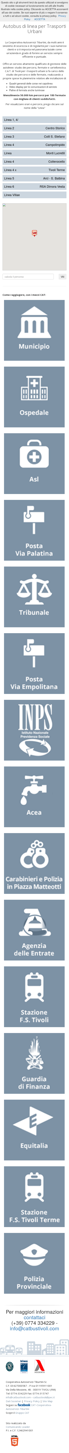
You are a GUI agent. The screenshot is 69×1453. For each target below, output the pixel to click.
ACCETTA (39, 19)
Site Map (48, 1401)
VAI (62, 276)
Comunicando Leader (18, 1426)
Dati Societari (13, 1401)
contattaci (34, 1317)
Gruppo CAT (22, 1412)
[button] (34, 233)
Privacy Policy (32, 1401)
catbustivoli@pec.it (44, 1397)
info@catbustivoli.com (34, 1328)
